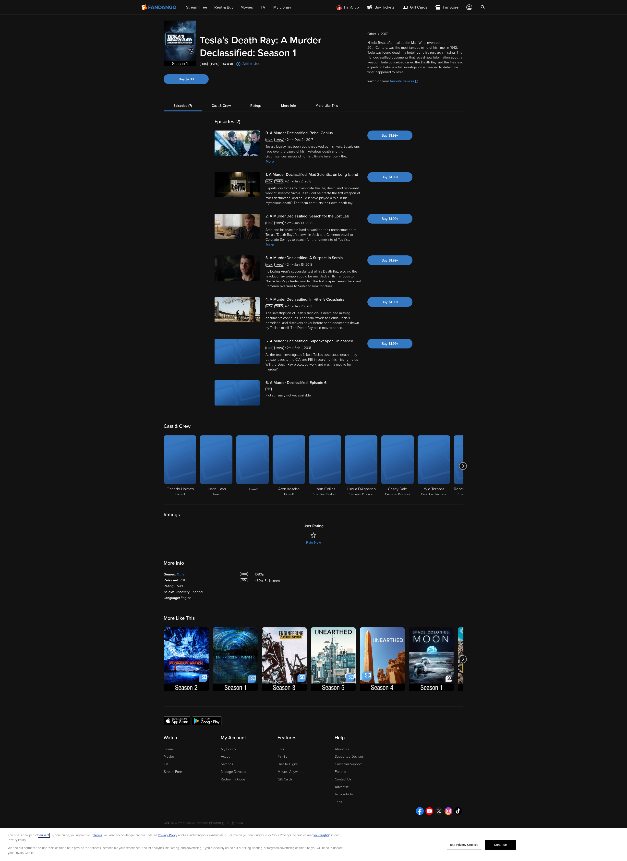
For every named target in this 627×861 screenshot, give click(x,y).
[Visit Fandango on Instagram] (448, 811)
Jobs (338, 802)
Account (227, 756)
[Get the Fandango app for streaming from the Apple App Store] (177, 720)
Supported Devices (349, 756)
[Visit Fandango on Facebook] (420, 811)
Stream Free (173, 772)
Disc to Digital (288, 764)
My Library (228, 749)
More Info (288, 106)
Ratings (256, 106)
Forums (340, 772)
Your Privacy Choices (463, 845)
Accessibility (344, 794)
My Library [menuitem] (282, 7)
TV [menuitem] (263, 7)
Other (181, 574)
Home (168, 749)
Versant (43, 835)
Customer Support (348, 764)
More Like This (326, 106)
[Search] (483, 7)
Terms (97, 835)
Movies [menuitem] (247, 7)
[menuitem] (414, 7)
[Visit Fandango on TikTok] (458, 811)
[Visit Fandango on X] (439, 811)
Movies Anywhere (291, 772)
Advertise (342, 787)
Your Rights (321, 835)
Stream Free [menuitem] (196, 7)
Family (282, 756)
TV (166, 764)
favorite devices (402, 81)
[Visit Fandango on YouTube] (429, 811)
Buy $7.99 (186, 79)
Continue (500, 845)
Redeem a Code (233, 779)
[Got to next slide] (462, 466)
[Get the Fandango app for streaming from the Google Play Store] (207, 720)
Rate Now (313, 542)
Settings (227, 764)
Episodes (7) (182, 106)
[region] (313, 844)
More (270, 161)
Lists (281, 749)
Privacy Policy (167, 835)
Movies (169, 756)
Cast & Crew (221, 106)
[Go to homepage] (159, 7)
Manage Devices (233, 772)
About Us (342, 749)
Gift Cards (285, 779)
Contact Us (343, 779)
